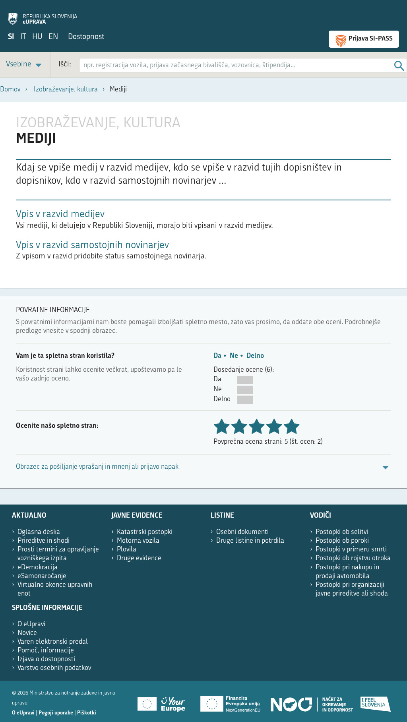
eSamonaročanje (41, 576)
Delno (255, 356)
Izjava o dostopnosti (46, 659)
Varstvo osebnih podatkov (54, 668)
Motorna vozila (138, 541)
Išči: (64, 64)
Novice (27, 633)
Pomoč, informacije (45, 650)
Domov (10, 89)
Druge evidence (139, 558)
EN (53, 37)
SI (11, 37)
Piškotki (86, 713)
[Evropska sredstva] (376, 701)
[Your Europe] (164, 701)
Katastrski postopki (144, 532)
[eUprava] (42, 14)
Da (217, 356)
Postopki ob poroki (342, 541)
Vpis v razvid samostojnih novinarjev (92, 245)
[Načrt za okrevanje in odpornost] (311, 701)
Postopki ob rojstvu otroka (353, 558)
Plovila (126, 549)
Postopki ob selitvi (342, 532)
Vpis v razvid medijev (60, 214)
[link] (25, 65)
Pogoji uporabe (56, 713)
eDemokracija (37, 567)
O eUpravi (31, 624)
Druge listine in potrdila (250, 541)
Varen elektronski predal (52, 642)
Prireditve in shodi (43, 541)
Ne (234, 356)
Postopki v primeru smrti (351, 549)
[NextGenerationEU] (231, 701)
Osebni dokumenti (242, 532)
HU (37, 37)
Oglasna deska (38, 532)
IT (23, 37)
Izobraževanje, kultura (66, 89)
